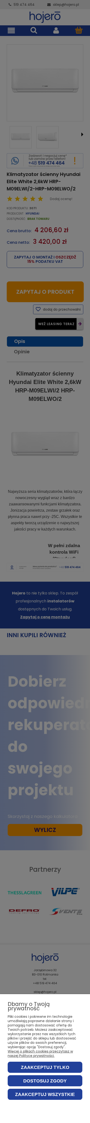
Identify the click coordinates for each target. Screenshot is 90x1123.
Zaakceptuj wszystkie (45, 1094)
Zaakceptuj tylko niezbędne (45, 1069)
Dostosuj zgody (45, 1080)
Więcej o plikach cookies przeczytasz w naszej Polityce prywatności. (40, 1053)
